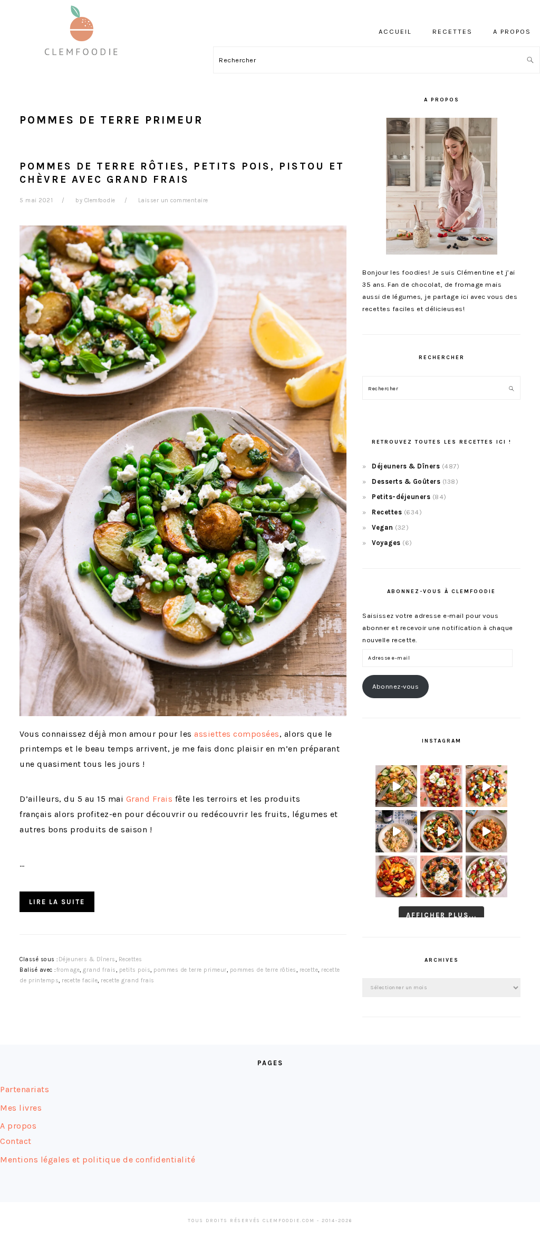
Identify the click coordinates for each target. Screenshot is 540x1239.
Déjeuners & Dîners (87, 959)
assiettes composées (236, 734)
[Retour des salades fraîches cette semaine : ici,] (486, 786)
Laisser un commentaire (173, 200)
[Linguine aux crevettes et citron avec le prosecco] (396, 831)
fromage (68, 969)
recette (309, 969)
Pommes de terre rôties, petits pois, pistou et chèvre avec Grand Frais (182, 172)
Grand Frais (147, 799)
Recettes (130, 959)
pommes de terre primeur (190, 969)
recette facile (80, 980)
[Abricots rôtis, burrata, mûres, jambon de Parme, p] (441, 876)
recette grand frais (128, 980)
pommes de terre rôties (263, 969)
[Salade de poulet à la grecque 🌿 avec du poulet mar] (441, 831)
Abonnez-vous (395, 686)
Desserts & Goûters (406, 481)
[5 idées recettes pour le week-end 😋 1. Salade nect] (396, 876)
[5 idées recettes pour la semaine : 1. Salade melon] (441, 786)
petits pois (135, 969)
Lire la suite (57, 902)
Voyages (386, 543)
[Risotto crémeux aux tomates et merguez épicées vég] (486, 831)
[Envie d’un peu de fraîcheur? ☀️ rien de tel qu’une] (486, 876)
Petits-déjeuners (401, 497)
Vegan (382, 527)
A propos (18, 1126)
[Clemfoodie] (84, 62)
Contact (16, 1141)
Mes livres (21, 1108)
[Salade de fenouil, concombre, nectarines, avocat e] (396, 786)
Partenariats (24, 1089)
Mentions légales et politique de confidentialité (97, 1159)
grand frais (99, 969)
